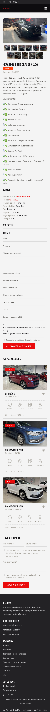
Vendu (8, 68)
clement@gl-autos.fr (12, 625)
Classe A (13, 199)
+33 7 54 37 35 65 (11, 634)
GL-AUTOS (7, 710)
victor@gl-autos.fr (11, 629)
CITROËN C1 (10, 393)
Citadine (6, 72)
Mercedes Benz (23, 196)
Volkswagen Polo (14, 450)
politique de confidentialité (28, 340)
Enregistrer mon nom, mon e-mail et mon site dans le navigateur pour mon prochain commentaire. (25, 553)
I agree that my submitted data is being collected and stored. (23, 576)
